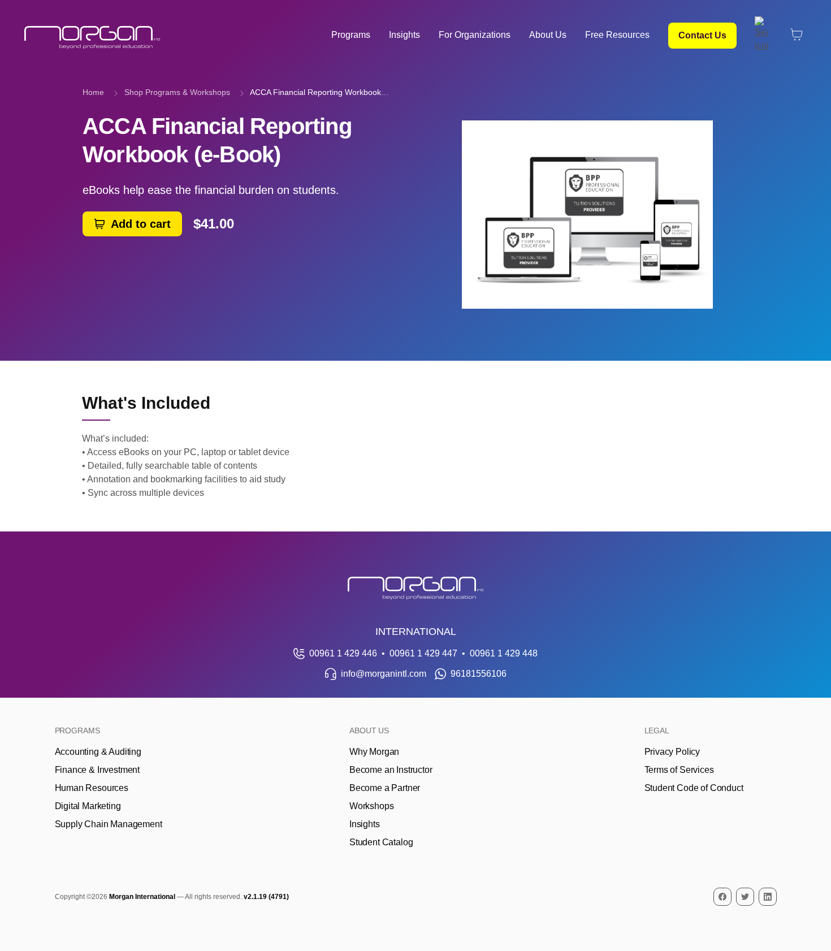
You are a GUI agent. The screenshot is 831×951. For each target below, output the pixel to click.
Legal (657, 730)
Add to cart (141, 224)
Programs (350, 35)
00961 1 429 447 (423, 653)
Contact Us (702, 35)
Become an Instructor (390, 770)
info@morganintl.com (383, 673)
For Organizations (474, 35)
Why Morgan (374, 752)
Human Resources (91, 788)
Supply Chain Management (108, 824)
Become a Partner (384, 788)
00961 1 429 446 (343, 653)
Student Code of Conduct (693, 788)
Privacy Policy (672, 752)
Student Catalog (381, 842)
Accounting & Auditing (98, 752)
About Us (547, 35)
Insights (404, 35)
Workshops (371, 806)
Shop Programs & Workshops (177, 92)
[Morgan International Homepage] (415, 588)
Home (93, 92)
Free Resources (617, 35)
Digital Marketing (88, 806)
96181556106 (479, 673)
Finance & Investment (97, 770)
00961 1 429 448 (504, 653)
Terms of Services (679, 770)
